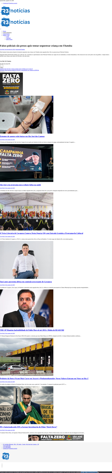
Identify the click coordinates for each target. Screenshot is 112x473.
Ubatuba (23, 49)
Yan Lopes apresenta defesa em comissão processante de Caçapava (26, 282)
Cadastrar (8, 38)
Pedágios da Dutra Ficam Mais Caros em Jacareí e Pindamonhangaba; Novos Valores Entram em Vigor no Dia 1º (44, 378)
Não (85, 472)
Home (4, 31)
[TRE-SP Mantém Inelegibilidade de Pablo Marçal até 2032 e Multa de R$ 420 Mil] (26, 327)
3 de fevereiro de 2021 (9, 49)
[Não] (98, 472)
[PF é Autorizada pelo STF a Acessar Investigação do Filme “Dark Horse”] (26, 423)
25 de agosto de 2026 (9, 139)
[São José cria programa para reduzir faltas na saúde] (26, 181)
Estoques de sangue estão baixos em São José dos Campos (22, 136)
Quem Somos (6, 34)
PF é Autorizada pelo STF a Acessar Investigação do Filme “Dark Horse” (28, 427)
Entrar (5, 465)
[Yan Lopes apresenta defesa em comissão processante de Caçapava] (26, 278)
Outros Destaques (7, 32)
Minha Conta (6, 35)
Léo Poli (2, 49)
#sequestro (18, 49)
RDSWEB (15, 469)
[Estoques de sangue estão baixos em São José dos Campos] (26, 133)
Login (7, 36)
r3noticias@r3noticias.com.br (10, 3)
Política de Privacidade (92, 472)
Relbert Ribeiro (9, 469)
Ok (82, 472)
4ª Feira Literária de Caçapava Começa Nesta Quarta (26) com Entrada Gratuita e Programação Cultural (41, 233)
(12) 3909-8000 (7, 447)
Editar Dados (9, 39)
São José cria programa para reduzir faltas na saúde (20, 185)
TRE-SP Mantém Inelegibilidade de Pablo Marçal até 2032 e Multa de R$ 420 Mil (32, 330)
